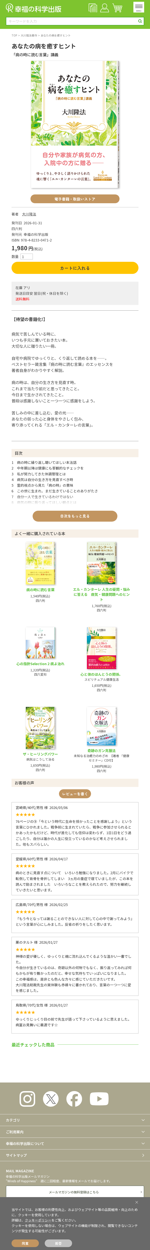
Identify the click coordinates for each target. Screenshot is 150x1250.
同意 (25, 1243)
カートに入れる (75, 268)
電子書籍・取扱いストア (74, 198)
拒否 (58, 1243)
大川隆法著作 (29, 35)
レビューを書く (75, 793)
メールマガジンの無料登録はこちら (74, 1192)
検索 (140, 21)
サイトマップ (16, 1155)
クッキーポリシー (38, 1220)
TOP (14, 35)
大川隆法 (29, 214)
